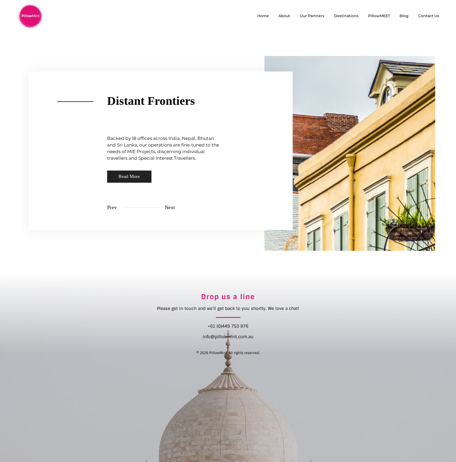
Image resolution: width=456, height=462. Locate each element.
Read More (129, 176)
